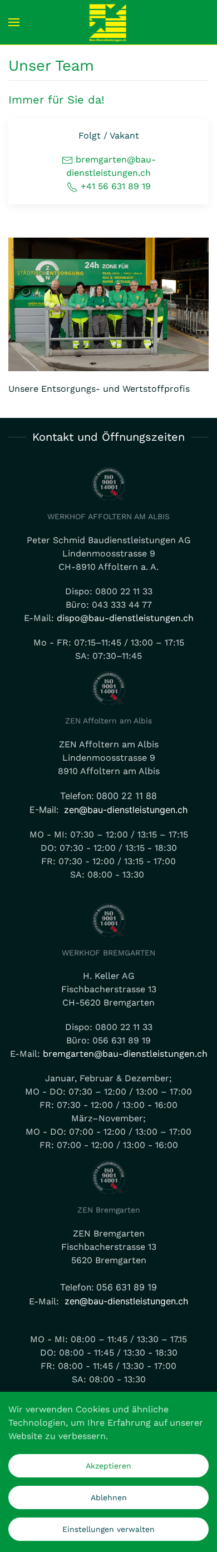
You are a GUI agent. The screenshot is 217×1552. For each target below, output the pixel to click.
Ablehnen (109, 1497)
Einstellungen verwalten (108, 1529)
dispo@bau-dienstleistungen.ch (125, 618)
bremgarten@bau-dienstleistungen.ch (125, 1053)
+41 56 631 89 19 (114, 186)
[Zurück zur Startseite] (109, 22)
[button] (13, 22)
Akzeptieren (108, 1465)
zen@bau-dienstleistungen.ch (126, 809)
